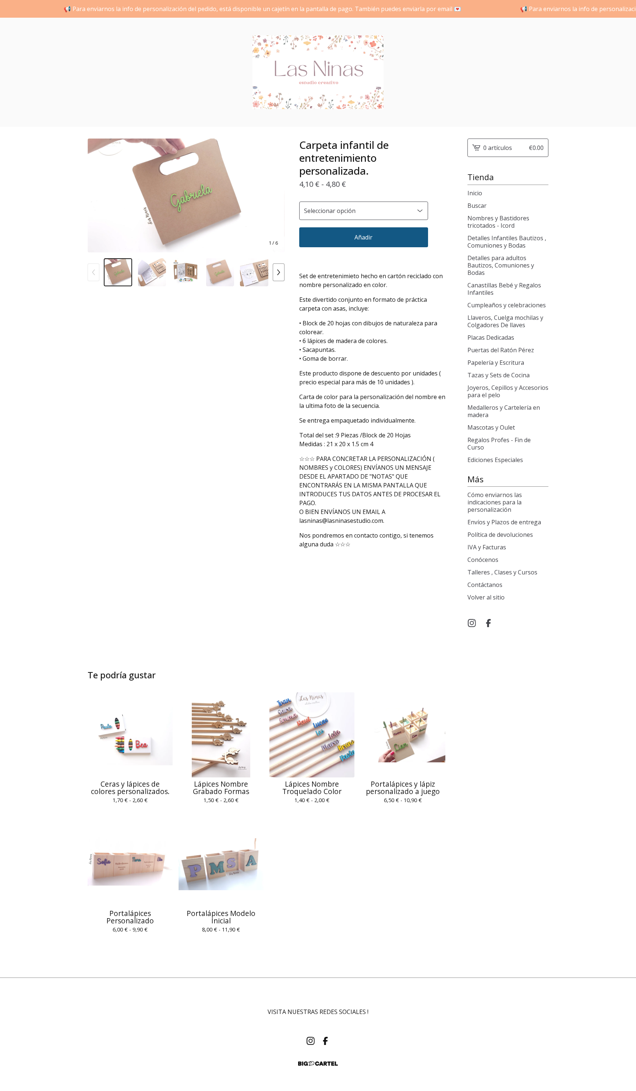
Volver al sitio (486, 597)
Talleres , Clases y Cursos (502, 572)
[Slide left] (93, 272)
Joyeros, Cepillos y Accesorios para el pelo (507, 391)
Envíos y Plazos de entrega (504, 522)
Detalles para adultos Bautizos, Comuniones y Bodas (500, 265)
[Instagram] (471, 623)
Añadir (363, 237)
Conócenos (482, 560)
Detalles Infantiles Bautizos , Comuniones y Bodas (506, 241)
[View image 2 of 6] (152, 272)
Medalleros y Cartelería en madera (503, 411)
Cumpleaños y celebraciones (506, 305)
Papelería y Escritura (495, 363)
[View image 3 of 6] (186, 272)
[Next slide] (274, 195)
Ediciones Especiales (495, 460)
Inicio (474, 193)
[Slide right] (279, 272)
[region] (318, 9)
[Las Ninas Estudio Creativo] (318, 72)
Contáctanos (484, 585)
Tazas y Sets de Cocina (498, 375)
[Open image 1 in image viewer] (186, 195)
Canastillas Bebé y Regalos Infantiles (504, 289)
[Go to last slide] (98, 195)
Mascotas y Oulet (491, 427)
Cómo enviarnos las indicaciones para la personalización (494, 502)
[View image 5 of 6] (254, 272)
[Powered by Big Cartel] (318, 1063)
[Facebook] (488, 623)
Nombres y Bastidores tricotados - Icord (498, 222)
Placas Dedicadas (490, 337)
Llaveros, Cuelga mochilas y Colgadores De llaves (505, 321)
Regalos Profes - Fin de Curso (499, 443)
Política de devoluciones (500, 535)
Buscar (477, 206)
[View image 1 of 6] (118, 272)
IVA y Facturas (486, 547)
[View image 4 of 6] (220, 272)
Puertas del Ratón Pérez (500, 350)
